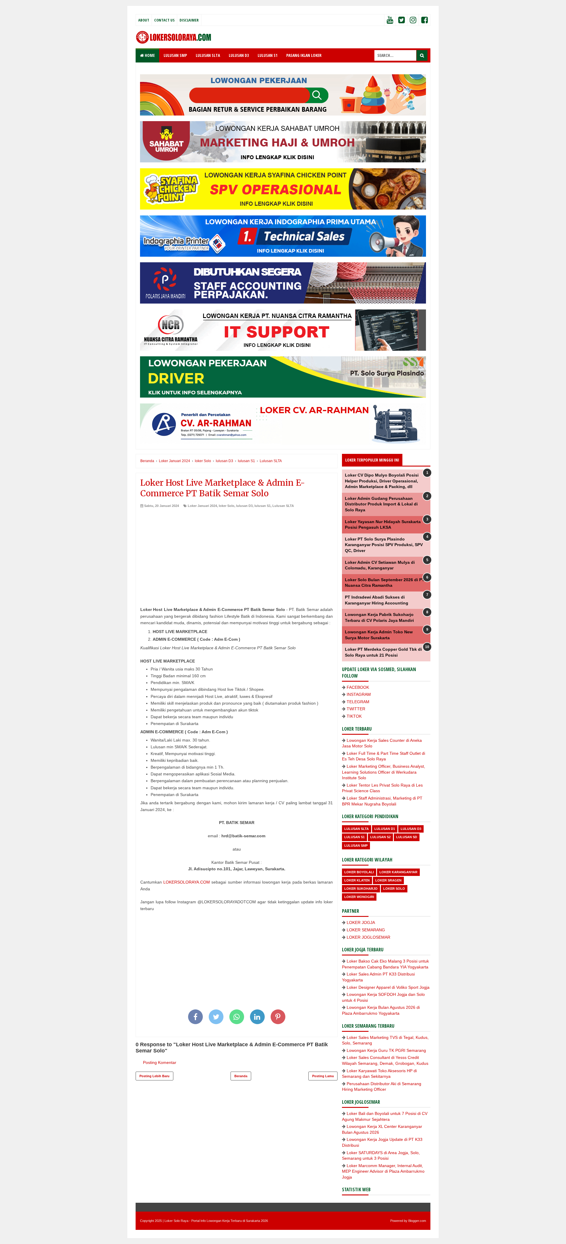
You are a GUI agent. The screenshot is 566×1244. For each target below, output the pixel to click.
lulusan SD (406, 837)
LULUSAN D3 (239, 55)
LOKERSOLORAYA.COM (186, 882)
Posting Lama (323, 1076)
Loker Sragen (388, 880)
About (143, 20)
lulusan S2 (380, 837)
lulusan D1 (384, 829)
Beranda (240, 1076)
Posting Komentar (159, 1062)
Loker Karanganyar (398, 872)
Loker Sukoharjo (361, 888)
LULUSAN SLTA (208, 55)
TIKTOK (354, 716)
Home (149, 55)
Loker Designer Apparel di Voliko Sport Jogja (388, 987)
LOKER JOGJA (361, 922)
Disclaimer (189, 20)
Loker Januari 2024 (202, 506)
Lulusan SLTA (283, 506)
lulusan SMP (356, 845)
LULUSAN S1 (267, 55)
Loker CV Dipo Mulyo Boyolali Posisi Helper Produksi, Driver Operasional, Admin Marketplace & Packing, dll (382, 481)
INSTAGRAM (359, 694)
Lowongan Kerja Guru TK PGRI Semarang (386, 1050)
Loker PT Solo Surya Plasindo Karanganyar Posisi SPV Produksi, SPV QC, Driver (384, 545)
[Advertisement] (236, 552)
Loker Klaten (357, 880)
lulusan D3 (244, 506)
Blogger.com (417, 1220)
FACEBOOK (358, 687)
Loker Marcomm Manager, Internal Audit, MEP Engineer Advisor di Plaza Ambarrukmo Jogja (383, 1171)
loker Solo (226, 506)
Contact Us (164, 20)
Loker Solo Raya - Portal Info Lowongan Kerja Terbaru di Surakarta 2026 (216, 1220)
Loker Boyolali (359, 872)
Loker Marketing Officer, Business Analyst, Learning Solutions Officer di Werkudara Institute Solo (383, 772)
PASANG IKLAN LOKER (304, 55)
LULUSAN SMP (175, 55)
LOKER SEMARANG (366, 929)
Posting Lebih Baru (154, 1076)
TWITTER (356, 708)
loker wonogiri (359, 897)
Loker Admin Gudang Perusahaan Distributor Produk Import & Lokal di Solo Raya (381, 504)
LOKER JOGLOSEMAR (368, 937)
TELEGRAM (358, 701)
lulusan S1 (262, 506)
